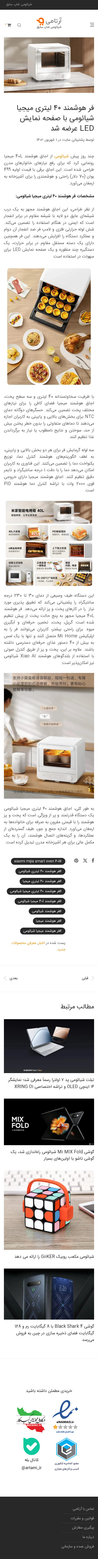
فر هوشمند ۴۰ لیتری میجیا (41, 881)
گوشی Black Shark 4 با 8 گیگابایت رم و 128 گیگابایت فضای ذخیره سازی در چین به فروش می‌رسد (54, 1333)
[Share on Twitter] (85, 861)
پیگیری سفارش (83, 1528)
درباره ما (88, 1537)
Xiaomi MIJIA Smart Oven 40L (37, 861)
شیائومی (61, 156)
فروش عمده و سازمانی (77, 1546)
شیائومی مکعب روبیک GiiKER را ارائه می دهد (54, 1256)
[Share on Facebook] (92, 861)
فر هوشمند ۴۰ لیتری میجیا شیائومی (35, 891)
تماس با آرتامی (83, 1509)
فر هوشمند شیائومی (46, 911)
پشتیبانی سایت (73, 140)
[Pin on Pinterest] (76, 861)
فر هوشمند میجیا (48, 921)
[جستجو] (19, 25)
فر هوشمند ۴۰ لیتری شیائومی (39, 871)
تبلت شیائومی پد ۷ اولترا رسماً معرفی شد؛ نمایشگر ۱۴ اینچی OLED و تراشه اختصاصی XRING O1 (51, 1083)
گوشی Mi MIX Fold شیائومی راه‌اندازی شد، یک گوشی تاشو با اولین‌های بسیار (52, 1156)
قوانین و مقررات (82, 1518)
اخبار (41, 943)
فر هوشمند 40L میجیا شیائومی (39, 901)
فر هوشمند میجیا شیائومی (41, 931)
